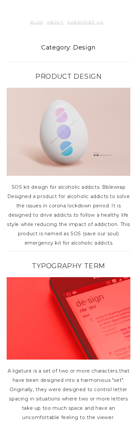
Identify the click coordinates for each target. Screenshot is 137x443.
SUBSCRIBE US (85, 22)
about (55, 22)
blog (37, 22)
